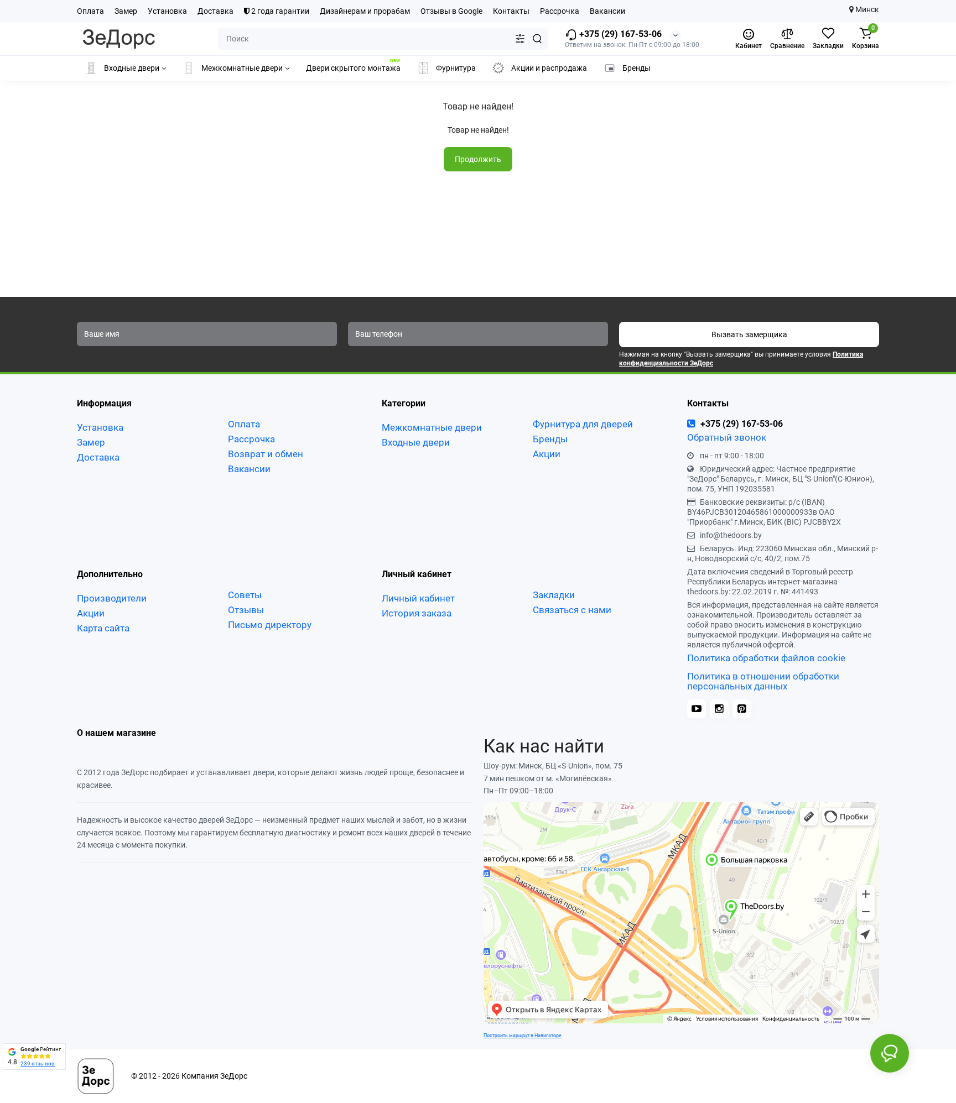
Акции (546, 453)
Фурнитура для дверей (583, 424)
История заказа (416, 613)
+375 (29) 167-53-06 (619, 34)
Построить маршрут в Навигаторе (523, 1035)
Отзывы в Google (451, 11)
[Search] (537, 39)
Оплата (90, 11)
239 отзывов (37, 1063)
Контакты (511, 11)
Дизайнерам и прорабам (365, 11)
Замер (126, 11)
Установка (167, 11)
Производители (112, 598)
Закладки (554, 594)
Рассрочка (559, 11)
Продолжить (478, 159)
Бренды (550, 439)
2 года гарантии (279, 11)
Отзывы (246, 609)
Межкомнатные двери (432, 427)
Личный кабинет (418, 598)
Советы (245, 594)
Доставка (215, 11)
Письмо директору (269, 624)
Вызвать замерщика (749, 334)
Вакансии (607, 11)
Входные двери (416, 442)
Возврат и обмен (265, 453)
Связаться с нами (572, 609)
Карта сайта (103, 628)
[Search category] (520, 39)
